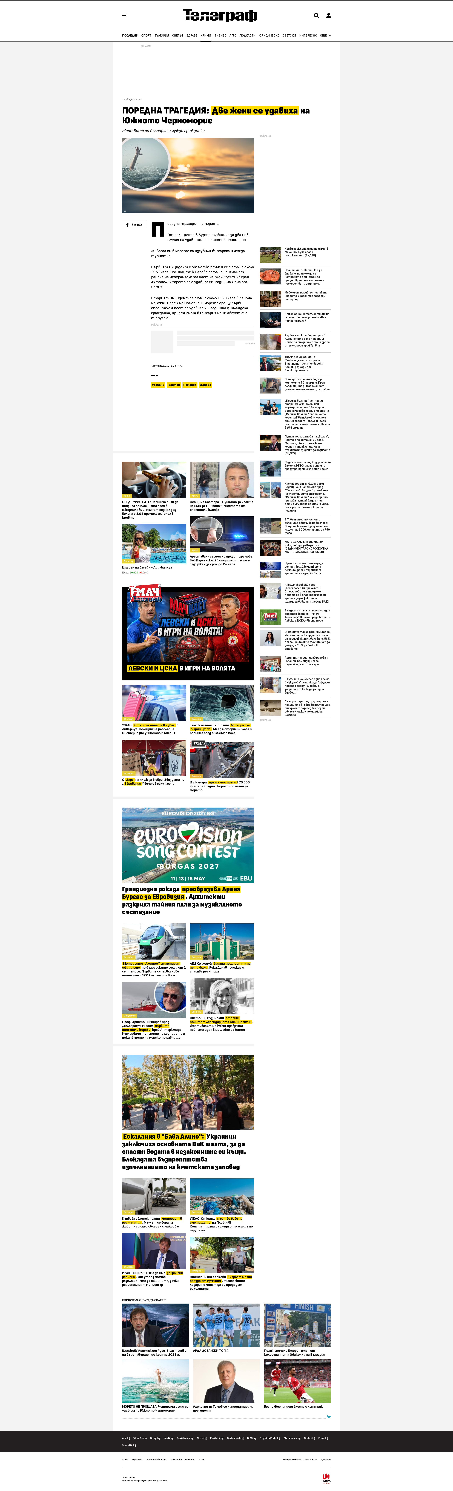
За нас (125, 1459)
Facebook (189, 1459)
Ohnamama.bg (292, 1438)
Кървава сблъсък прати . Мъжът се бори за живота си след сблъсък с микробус (152, 1222)
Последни (130, 35)
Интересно (308, 35)
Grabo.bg (309, 1438)
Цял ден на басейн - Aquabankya (147, 567)
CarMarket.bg (235, 1438)
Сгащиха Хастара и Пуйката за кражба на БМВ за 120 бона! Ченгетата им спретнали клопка (221, 506)
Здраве (192, 35)
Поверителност (292, 1459)
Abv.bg (126, 1438)
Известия (326, 1459)
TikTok (200, 1459)
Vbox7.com (140, 1438)
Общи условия (160, 1480)
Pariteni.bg (217, 1438)
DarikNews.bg (185, 1438)
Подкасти (248, 35)
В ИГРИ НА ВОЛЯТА (181, 668)
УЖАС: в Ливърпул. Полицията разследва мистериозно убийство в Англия (150, 729)
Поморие (189, 385)
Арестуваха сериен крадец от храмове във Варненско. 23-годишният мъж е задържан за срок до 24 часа (221, 560)
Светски (289, 35)
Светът (177, 35)
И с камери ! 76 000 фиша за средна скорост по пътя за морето (220, 786)
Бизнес (220, 35)
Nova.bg (202, 1438)
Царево (205, 385)
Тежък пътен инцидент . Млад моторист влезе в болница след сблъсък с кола (221, 729)
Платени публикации (156, 1459)
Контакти (176, 1459)
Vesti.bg (169, 1438)
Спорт (146, 35)
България (161, 35)
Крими (205, 35)
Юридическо (269, 35)
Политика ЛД (310, 1459)
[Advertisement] (188, 421)
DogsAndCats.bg (270, 1438)
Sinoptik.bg (129, 1445)
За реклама (136, 1459)
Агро (233, 35)
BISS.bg (251, 1438)
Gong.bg (155, 1438)
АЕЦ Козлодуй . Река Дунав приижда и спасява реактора (220, 967)
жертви (174, 385)
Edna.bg (323, 1438)
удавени (158, 385)
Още (323, 35)
